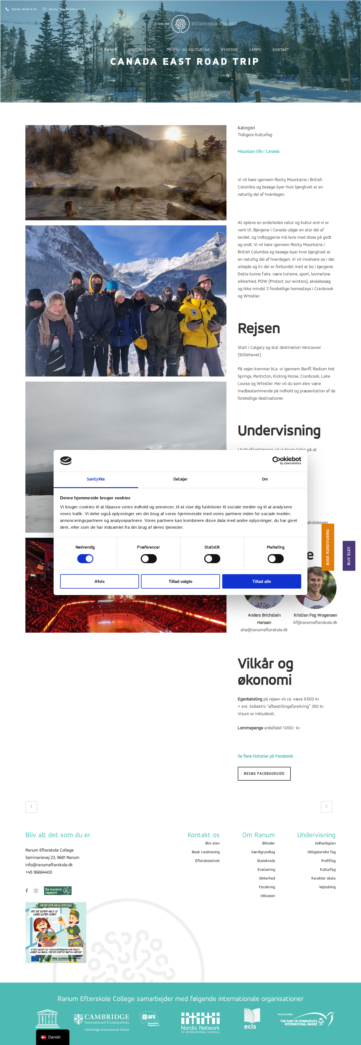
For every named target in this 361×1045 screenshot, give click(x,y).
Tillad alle (261, 581)
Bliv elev (349, 556)
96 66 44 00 (30, 9)
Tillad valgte (180, 581)
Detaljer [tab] (180, 479)
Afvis (99, 581)
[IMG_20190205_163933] (125, 175)
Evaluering (266, 870)
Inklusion (268, 896)
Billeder (268, 843)
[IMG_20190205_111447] (125, 303)
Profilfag (328, 861)
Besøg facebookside (264, 774)
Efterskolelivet (207, 861)
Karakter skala (323, 878)
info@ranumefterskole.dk (49, 865)
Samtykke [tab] (96, 479)
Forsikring (267, 887)
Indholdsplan (325, 843)
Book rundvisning (328, 547)
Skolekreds (266, 861)
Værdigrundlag (263, 852)
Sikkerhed (267, 878)
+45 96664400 (38, 872)
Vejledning (327, 887)
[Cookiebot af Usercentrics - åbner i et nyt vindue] (276, 460)
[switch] (149, 558)
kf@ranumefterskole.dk (315, 623)
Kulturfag (328, 870)
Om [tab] (265, 479)
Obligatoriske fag (321, 852)
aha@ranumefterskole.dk (264, 630)
